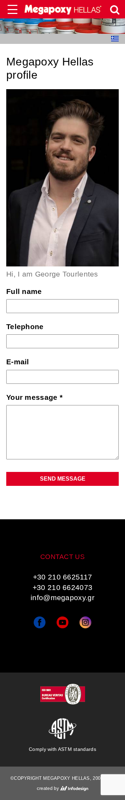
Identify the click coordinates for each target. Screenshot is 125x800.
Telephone (25, 327)
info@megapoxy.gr (62, 597)
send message (62, 479)
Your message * (34, 397)
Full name (24, 291)
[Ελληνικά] (115, 39)
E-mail (17, 362)
